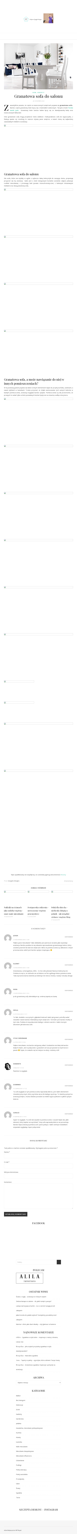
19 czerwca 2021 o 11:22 (20, 1088)
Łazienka (19, 1442)
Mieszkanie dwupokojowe (25, 1451)
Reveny (63, 875)
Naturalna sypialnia (31, 1356)
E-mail (6, 1162)
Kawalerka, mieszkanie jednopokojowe (29, 1428)
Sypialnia (19, 1493)
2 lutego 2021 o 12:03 (19, 1042)
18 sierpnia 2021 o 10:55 (19, 1116)
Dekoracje (19, 1405)
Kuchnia (18, 1433)
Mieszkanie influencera (24, 1456)
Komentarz (8, 1182)
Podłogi (18, 1465)
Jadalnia (18, 1423)
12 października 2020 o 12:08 (21, 939)
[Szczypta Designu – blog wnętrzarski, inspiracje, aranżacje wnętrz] (38, 18)
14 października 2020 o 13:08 (21, 967)
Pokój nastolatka (21, 1474)
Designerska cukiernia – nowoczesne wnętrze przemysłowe (38, 910)
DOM (34, 92)
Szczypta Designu (13, 881)
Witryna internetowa (11, 1172)
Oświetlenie (20, 1460)
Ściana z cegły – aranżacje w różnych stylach (31, 1297)
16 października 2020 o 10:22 (21, 993)
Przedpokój (20, 1479)
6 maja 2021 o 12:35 (18, 1068)
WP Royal (18, 1530)
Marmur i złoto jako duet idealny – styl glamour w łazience (36, 1324)
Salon (18, 1484)
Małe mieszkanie (21, 1447)
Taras (18, 1497)
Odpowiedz (69, 937)
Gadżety (40, 92)
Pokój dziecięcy (21, 1470)
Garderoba (20, 1419)
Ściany (18, 1488)
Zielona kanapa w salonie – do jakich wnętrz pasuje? (33, 1301)
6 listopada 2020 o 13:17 (20, 1014)
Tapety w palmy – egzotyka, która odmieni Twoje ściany (40, 1360)
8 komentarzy (68, 881)
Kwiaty (18, 1437)
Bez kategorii (20, 1400)
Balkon (18, 1396)
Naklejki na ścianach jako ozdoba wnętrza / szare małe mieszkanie (14, 910)
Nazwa (7, 1152)
